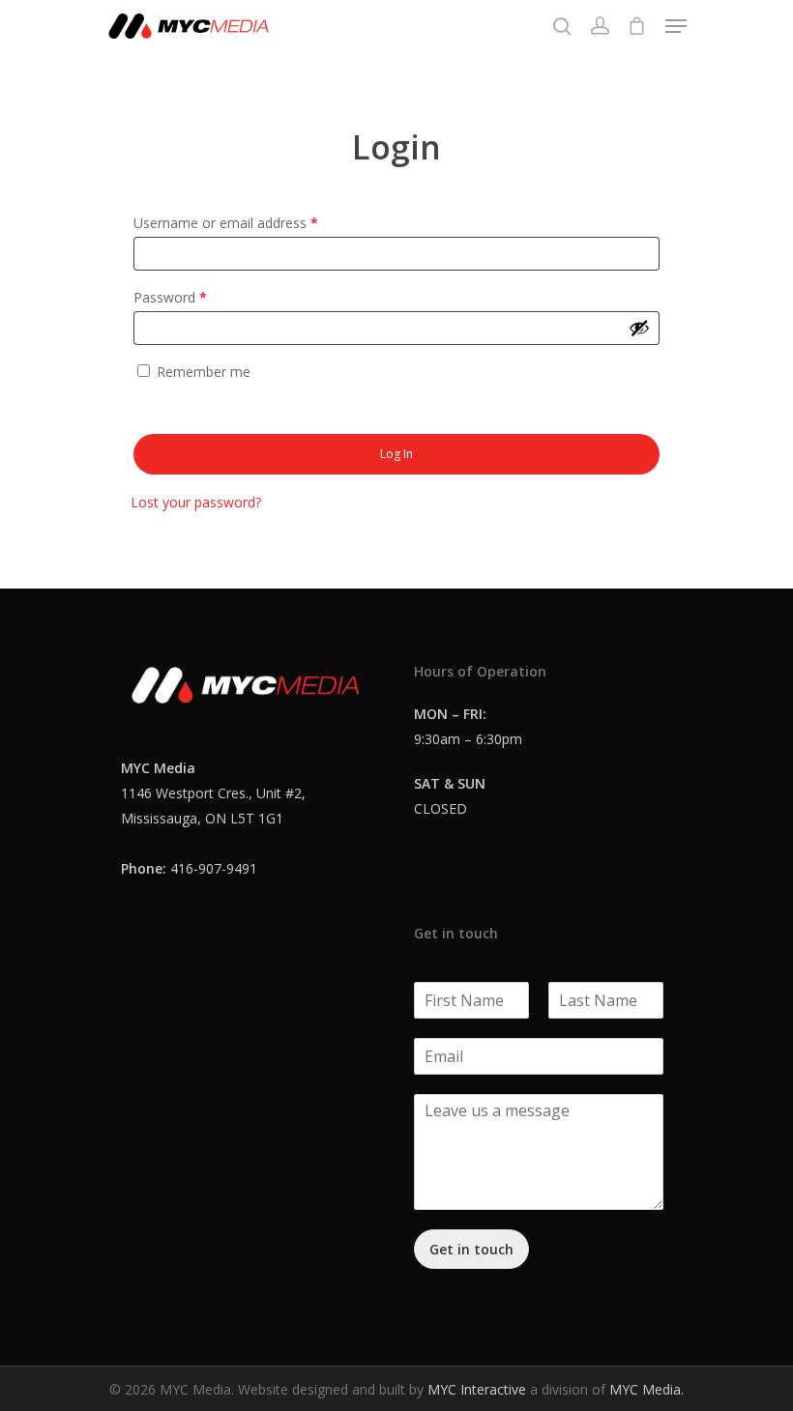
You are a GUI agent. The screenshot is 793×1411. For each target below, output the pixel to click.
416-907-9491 (213, 868)
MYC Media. (646, 1389)
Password (170, 297)
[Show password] (639, 327)
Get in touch (471, 1249)
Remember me (203, 371)
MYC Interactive (476, 1389)
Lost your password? (196, 502)
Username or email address (225, 223)
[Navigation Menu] (676, 26)
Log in (396, 454)
